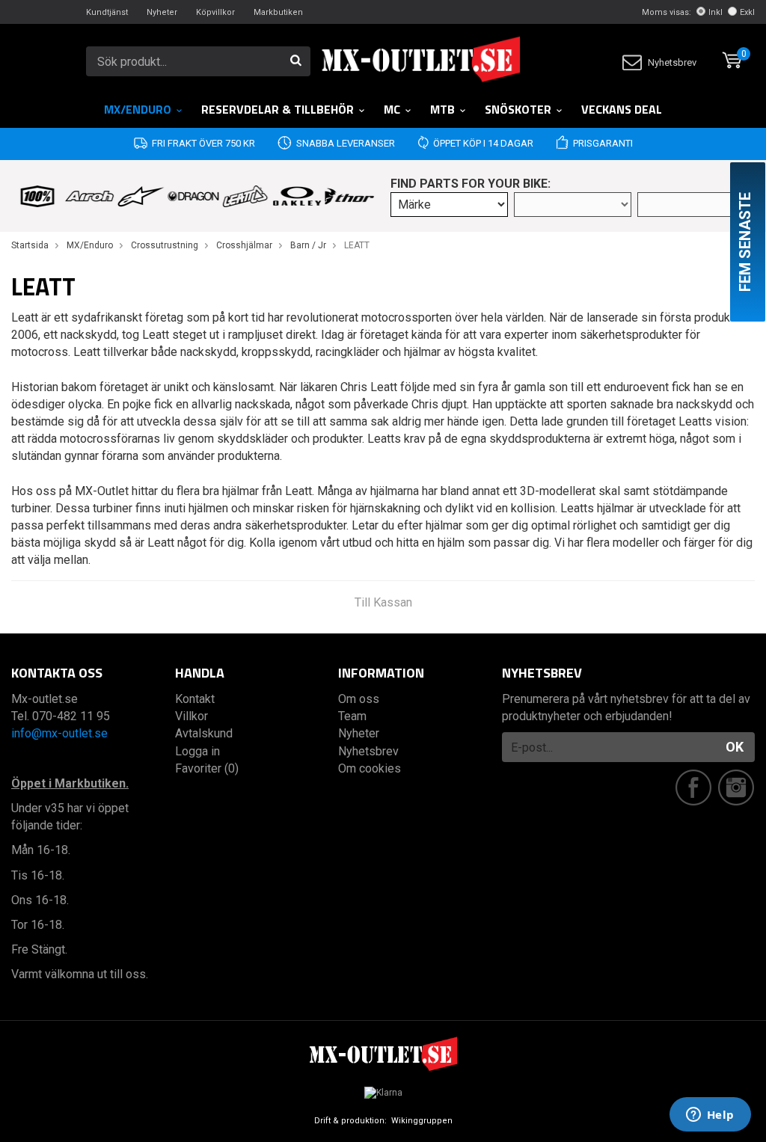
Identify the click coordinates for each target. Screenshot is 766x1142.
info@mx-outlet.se (59, 733)
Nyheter (162, 12)
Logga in (197, 751)
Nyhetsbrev (672, 62)
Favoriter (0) (207, 768)
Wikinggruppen (422, 1121)
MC (392, 109)
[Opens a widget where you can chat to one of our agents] (710, 1116)
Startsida (30, 245)
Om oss (358, 699)
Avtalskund (204, 733)
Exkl (747, 12)
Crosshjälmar (244, 245)
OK (735, 747)
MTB (442, 109)
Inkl (715, 12)
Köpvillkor (215, 12)
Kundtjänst (107, 12)
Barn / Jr (308, 245)
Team (352, 716)
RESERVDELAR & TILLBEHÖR (277, 109)
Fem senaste (745, 242)
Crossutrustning (164, 245)
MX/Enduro (137, 109)
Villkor (191, 716)
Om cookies (369, 768)
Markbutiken (278, 12)
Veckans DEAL (621, 109)
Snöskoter (518, 109)
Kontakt (195, 699)
